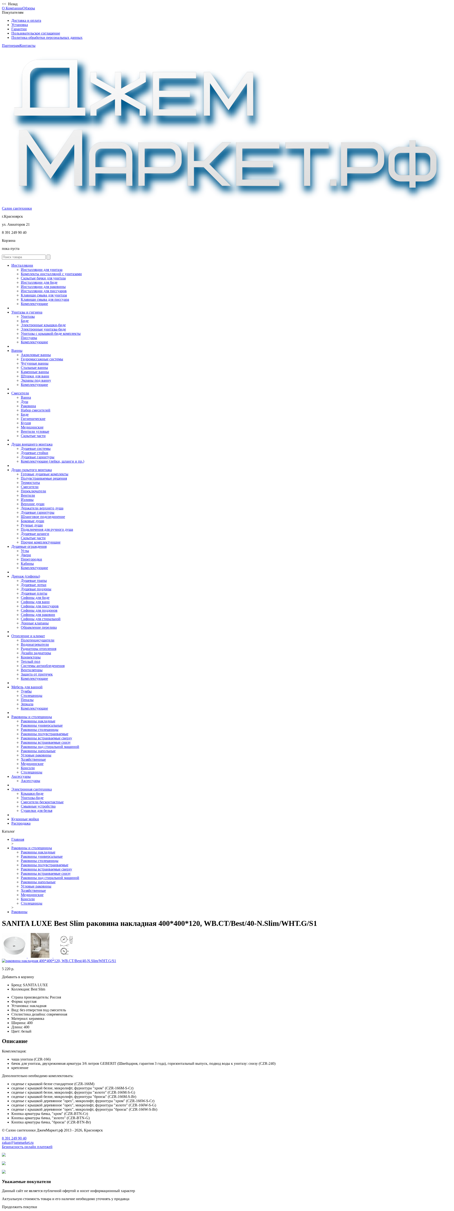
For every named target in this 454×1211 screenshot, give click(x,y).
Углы (25, 551)
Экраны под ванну (36, 380)
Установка (19, 25)
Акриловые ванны (36, 355)
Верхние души (32, 504)
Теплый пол (30, 661)
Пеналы (27, 700)
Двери (26, 555)
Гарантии (19, 29)
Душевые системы (36, 448)
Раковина (28, 406)
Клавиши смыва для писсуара (45, 299)
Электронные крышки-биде (43, 325)
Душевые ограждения (29, 546)
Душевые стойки (34, 453)
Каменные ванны (35, 372)
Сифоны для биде (35, 598)
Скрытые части (33, 436)
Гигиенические (33, 419)
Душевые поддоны (36, 589)
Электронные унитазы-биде (43, 329)
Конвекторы (31, 657)
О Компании (12, 8)
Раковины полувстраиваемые (44, 734)
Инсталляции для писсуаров (44, 291)
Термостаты (30, 483)
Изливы (27, 500)
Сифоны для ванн (35, 602)
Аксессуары (21, 776)
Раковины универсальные (42, 725)
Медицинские (32, 427)
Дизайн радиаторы (36, 653)
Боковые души (32, 521)
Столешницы (31, 696)
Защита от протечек (37, 674)
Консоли (28, 768)
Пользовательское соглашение (35, 33)
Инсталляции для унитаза (41, 270)
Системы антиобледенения (43, 666)
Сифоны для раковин (38, 615)
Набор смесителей (35, 410)
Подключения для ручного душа (47, 529)
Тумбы (26, 691)
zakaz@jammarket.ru (18, 1142)
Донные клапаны (35, 623)
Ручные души (32, 525)
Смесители (20, 393)
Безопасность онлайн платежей (27, 1147)
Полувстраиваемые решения (44, 478)
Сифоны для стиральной (41, 619)
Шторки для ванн (35, 376)
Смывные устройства (38, 806)
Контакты (27, 46)
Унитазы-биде (32, 798)
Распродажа (21, 823)
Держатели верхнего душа (42, 508)
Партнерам (11, 46)
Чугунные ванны (34, 363)
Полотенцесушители (37, 640)
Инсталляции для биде (39, 282)
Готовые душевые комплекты (44, 474)
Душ (24, 402)
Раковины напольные (38, 751)
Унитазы (28, 316)
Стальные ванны (34, 368)
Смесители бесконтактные (42, 802)
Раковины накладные (38, 721)
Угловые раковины (36, 755)
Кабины (27, 563)
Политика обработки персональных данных (47, 37)
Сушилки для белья (36, 811)
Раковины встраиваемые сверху (46, 738)
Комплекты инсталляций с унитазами (51, 274)
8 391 (14, 1138)
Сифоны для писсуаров (40, 606)
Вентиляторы (32, 670)
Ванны (16, 351)
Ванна (26, 397)
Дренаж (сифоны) (25, 576)
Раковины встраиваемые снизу (46, 742)
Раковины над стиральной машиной (50, 747)
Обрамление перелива (39, 627)
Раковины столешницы (39, 730)
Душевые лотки (33, 585)
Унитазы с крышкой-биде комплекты (51, 333)
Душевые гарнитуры (37, 457)
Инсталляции (22, 265)
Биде (25, 321)
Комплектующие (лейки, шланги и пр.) (52, 461)
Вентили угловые (35, 431)
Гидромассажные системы (42, 359)
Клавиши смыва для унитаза (44, 295)
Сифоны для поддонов (39, 610)
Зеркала (27, 704)
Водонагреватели (35, 644)
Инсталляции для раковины (43, 287)
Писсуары (29, 338)
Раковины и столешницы (31, 717)
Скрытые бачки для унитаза (43, 278)
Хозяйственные (33, 759)
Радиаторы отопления (38, 649)
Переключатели (33, 491)
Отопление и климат (28, 636)
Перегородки (31, 559)
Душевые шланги (35, 534)
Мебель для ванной (27, 687)
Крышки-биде (32, 793)
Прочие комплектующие (41, 542)
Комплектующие (34, 304)
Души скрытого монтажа (31, 470)
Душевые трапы (34, 581)
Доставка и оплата (26, 20)
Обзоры (28, 8)
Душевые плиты (34, 593)
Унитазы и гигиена (26, 312)
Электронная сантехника (31, 789)
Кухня (26, 423)
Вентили (28, 495)
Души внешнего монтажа (31, 444)
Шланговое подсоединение (43, 517)
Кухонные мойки (25, 819)
